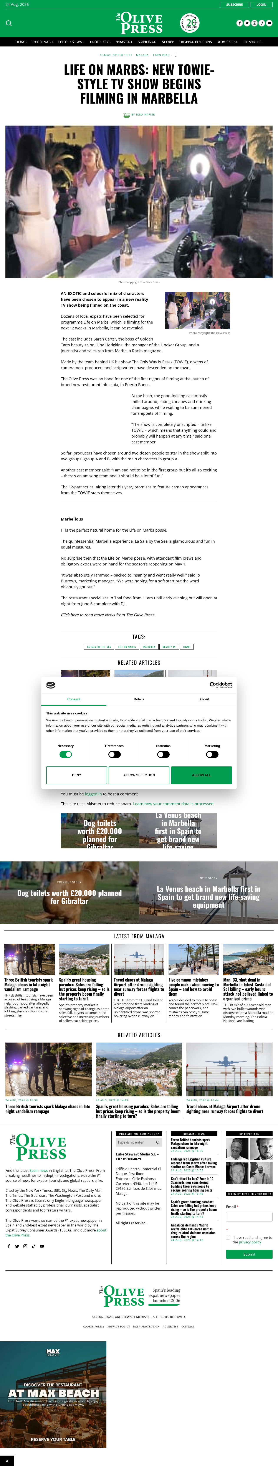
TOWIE (186, 647)
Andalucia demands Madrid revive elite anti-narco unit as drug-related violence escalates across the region (193, 1230)
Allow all (201, 775)
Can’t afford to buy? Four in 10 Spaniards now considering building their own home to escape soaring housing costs (192, 1184)
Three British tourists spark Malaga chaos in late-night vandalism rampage (28, 984)
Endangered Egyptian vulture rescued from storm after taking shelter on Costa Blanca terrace (194, 1163)
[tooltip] (239, 23)
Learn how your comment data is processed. (174, 803)
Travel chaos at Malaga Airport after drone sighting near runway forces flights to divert (139, 986)
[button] (158, 1142)
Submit (249, 1254)
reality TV (169, 647)
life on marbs (127, 647)
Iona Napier (145, 114)
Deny (76, 775)
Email (232, 1207)
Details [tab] (139, 699)
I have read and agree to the (252, 1240)
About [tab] (204, 699)
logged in (93, 794)
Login (261, 4)
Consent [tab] (73, 699)
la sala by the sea (99, 647)
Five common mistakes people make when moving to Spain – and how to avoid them (194, 986)
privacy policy (250, 1242)
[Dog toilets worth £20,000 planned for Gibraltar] (100, 830)
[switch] (114, 754)
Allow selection (139, 775)
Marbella (149, 647)
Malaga (142, 55)
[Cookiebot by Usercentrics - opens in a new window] (213, 685)
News (110, 614)
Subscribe (234, 4)
